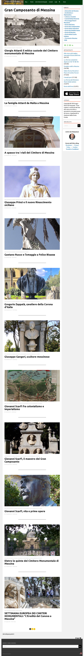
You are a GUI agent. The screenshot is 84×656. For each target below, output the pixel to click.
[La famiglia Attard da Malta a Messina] (32, 97)
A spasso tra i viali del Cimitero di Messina (29, 152)
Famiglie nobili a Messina (71, 66)
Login (56, 1)
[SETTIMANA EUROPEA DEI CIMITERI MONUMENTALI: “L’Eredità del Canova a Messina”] (32, 608)
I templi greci (68, 77)
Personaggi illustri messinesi (21, 100)
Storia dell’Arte (70, 24)
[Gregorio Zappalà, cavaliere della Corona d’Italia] (32, 299)
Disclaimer (69, 145)
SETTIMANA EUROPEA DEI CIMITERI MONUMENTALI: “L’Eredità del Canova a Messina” (27, 616)
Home (64, 1)
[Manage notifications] (81, 653)
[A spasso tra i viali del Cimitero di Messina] (32, 147)
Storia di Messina (30, 100)
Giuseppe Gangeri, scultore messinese (27, 356)
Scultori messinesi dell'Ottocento (33, 199)
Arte (5, 403)
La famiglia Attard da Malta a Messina (26, 103)
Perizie (31, 1)
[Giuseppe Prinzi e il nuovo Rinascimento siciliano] (32, 197)
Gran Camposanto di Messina (9, 100)
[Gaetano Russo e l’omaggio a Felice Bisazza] (32, 249)
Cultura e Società (70, 16)
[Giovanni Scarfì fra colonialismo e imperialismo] (32, 401)
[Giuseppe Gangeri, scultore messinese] (32, 351)
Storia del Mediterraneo (72, 30)
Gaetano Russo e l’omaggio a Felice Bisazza (29, 254)
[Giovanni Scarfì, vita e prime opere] (32, 506)
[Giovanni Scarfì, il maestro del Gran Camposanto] (32, 453)
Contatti (51, 1)
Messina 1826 (20, 1)
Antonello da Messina (71, 11)
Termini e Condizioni (72, 149)
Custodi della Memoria (72, 18)
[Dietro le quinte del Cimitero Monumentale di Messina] (32, 555)
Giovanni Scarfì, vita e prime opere (24, 511)
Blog (26, 1)
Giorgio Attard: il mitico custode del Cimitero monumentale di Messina (31, 52)
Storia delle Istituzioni (72, 28)
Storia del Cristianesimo (72, 26)
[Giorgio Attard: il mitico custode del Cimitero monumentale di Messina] (32, 45)
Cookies (75, 147)
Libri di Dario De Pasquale (41, 1)
